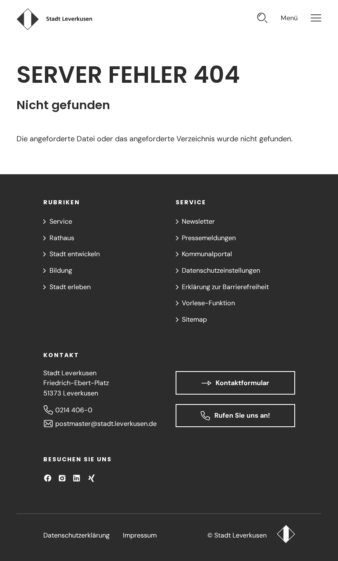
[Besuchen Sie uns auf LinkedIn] (76, 478)
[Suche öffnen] (262, 19)
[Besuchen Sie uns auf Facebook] (47, 478)
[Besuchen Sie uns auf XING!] (91, 478)
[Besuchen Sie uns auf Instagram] (62, 478)
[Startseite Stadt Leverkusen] (286, 535)
